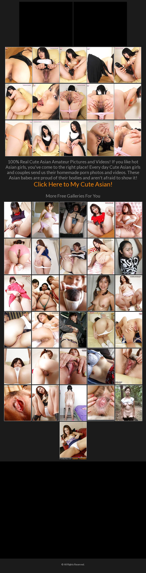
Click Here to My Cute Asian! (73, 184)
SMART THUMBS (79, 459)
